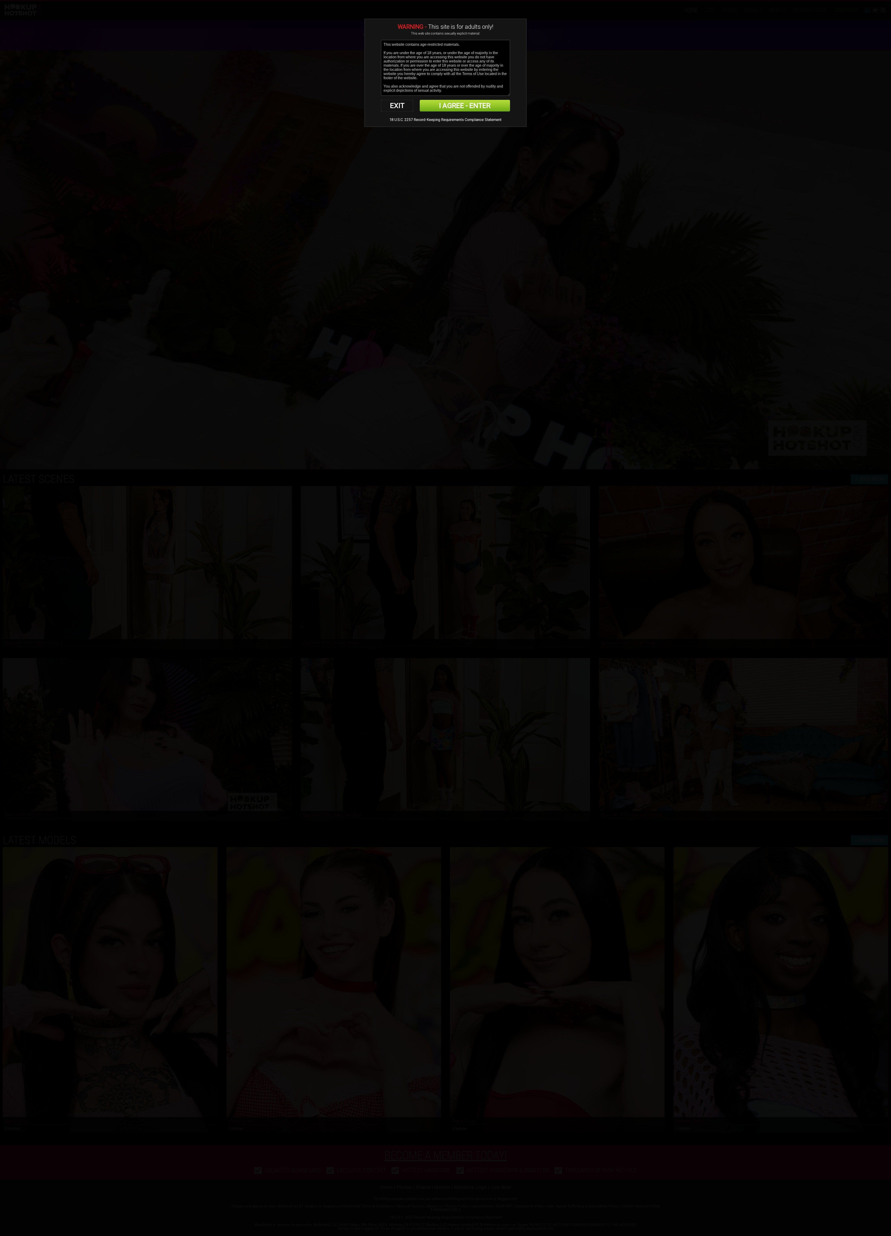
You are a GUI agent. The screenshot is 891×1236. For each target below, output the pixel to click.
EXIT (397, 105)
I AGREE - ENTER (465, 105)
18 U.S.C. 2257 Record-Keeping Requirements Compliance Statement (445, 119)
